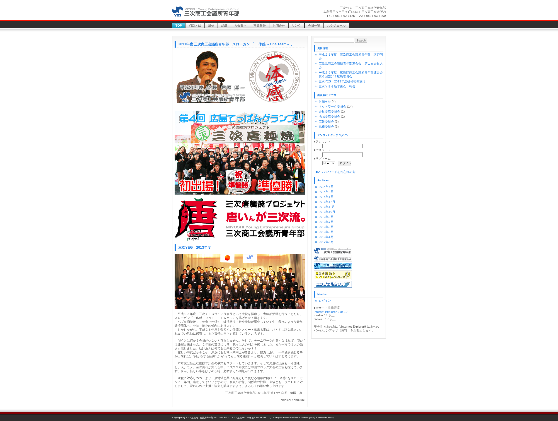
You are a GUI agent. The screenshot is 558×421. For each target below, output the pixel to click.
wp (298, 417)
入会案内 (240, 25)
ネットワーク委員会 (332, 106)
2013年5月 (326, 232)
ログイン (325, 300)
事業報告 (259, 25)
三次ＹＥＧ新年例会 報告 (337, 86)
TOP (178, 25)
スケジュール (336, 25)
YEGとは (195, 25)
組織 (224, 25)
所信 (211, 25)
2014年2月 (326, 191)
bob (295, 417)
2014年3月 (326, 186)
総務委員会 (326, 126)
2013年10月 (327, 212)
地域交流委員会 (329, 116)
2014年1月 (326, 197)
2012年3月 (326, 242)
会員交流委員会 (329, 111)
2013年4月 (326, 237)
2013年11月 (327, 207)
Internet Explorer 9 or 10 (330, 311)
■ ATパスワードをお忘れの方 (336, 172)
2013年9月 (326, 217)
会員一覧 (314, 25)
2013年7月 (326, 222)
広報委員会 (326, 121)
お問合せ (279, 25)
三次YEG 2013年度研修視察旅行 (342, 81)
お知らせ (325, 101)
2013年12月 (327, 202)
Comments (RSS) (324, 417)
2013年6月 (326, 227)
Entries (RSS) (308, 417)
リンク (296, 25)
